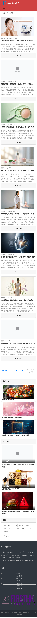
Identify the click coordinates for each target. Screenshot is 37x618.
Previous (5, 370)
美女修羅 (10, 13)
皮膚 (13, 528)
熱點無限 (19, 585)
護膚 (18, 528)
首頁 (4, 13)
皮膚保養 (23, 528)
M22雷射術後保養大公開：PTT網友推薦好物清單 (18, 560)
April (13, 124)
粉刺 (9, 525)
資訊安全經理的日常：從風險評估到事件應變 (16, 435)
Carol (13, 168)
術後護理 (29, 528)
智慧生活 (19, 583)
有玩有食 (19, 578)
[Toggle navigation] (3, 8)
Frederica (14, 38)
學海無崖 (19, 581)
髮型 (5, 528)
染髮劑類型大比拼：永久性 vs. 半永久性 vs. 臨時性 (18, 552)
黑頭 (5, 525)
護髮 (9, 528)
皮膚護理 (14, 525)
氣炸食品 (6, 536)
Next (23, 370)
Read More (18, 55)
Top (32, 603)
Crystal (14, 297)
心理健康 (27, 525)
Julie (13, 341)
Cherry (14, 211)
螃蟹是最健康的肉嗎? (8, 399)
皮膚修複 (6, 531)
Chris (13, 254)
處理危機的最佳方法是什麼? (10, 489)
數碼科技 (19, 588)
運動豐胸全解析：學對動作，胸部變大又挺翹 (17, 214)
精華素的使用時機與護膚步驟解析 (12, 417)
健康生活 (21, 525)
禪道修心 (19, 573)
